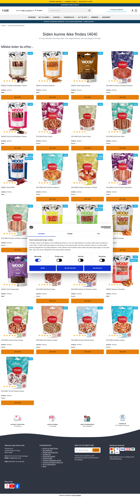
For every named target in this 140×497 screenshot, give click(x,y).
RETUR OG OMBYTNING (50, 448)
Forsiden (3, 25)
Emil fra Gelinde (76, 495)
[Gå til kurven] (137, 10)
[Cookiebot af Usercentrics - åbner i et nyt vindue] (102, 227)
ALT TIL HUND (43, 17)
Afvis (43, 268)
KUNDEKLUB (47, 454)
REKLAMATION (47, 450)
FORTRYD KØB (47, 458)
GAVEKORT (106, 17)
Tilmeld (96, 450)
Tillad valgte (70, 268)
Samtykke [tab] (41, 234)
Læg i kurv (17, 97)
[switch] (59, 260)
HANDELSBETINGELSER (50, 452)
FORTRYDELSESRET (49, 456)
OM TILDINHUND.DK (49, 464)
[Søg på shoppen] (89, 10)
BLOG (44, 466)
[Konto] (132, 10)
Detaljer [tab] (70, 234)
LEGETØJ (56, 17)
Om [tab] (98, 234)
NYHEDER (32, 17)
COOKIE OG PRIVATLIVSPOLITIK (53, 462)
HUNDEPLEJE (69, 17)
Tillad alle (97, 268)
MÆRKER (94, 17)
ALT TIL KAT (82, 17)
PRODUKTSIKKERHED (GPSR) (52, 460)
